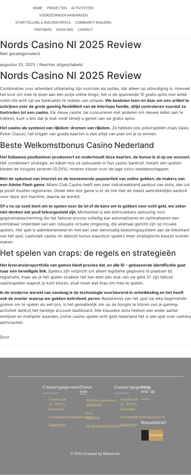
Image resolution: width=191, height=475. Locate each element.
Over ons (64, 30)
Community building (93, 22)
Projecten (57, 8)
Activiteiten (82, 8)
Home (38, 8)
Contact (85, 30)
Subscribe (156, 435)
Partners (43, 30)
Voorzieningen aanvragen (63, 15)
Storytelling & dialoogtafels (43, 22)
